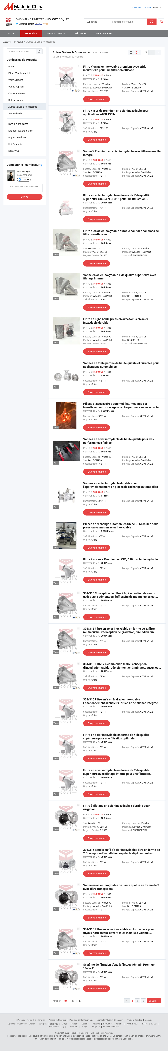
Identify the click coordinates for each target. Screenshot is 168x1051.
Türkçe (84, 1026)
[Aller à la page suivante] (158, 52)
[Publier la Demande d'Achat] (161, 22)
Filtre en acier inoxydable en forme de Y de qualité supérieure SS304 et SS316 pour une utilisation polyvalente (116, 199)
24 (65, 1001)
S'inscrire (147, 7)
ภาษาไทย (74, 1026)
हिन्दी (64, 1026)
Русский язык (132, 1023)
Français (74, 1023)
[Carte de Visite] (41, 165)
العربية (154, 1023)
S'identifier (136, 7)
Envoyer (25, 196)
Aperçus (148, 1020)
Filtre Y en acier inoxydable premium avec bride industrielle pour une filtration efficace (114, 68)
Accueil (11, 33)
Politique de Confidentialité (81, 1020)
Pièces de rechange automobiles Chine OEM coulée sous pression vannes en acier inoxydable (120, 525)
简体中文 (43, 1023)
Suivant (153, 1000)
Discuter (25, 179)
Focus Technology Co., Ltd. (82, 1033)
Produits (33, 33)
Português (107, 1023)
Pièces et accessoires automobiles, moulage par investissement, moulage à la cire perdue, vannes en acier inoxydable (121, 407)
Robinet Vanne (15, 100)
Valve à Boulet (15, 79)
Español (85, 1023)
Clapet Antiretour (17, 93)
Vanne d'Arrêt (15, 113)
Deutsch (96, 1023)
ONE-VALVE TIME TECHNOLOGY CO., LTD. (43, 19)
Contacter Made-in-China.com (110, 1020)
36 (73, 1000)
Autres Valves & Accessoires (22, 106)
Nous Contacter (104, 33)
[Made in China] (24, 6)
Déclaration (40, 1020)
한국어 (145, 1023)
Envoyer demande (96, 99)
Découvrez (80, 33)
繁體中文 (54, 1023)
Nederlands (54, 1026)
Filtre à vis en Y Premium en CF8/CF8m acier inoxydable (120, 559)
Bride (11, 66)
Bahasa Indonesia (111, 1026)
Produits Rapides (134, 1020)
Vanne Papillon (16, 86)
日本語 (64, 1023)
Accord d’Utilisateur (57, 1020)
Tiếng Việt (95, 1026)
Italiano (119, 1023)
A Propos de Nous (56, 33)
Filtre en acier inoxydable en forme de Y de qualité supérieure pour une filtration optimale (116, 736)
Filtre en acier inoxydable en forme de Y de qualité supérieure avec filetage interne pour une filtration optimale (116, 773)
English (32, 1023)
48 (80, 1000)
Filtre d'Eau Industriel (19, 73)
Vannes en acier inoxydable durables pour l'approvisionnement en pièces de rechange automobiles (120, 485)
